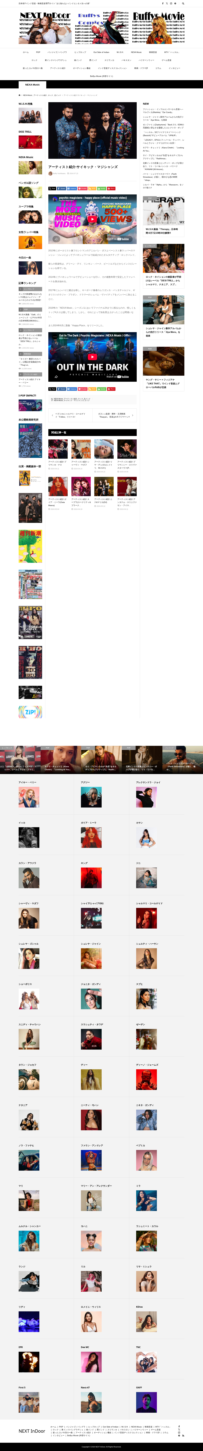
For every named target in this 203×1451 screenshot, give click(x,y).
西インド (93, 60)
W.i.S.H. (120, 52)
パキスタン (126, 60)
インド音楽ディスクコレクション (112, 68)
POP (38, 52)
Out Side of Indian (101, 52)
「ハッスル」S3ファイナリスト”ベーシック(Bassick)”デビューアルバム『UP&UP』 (162, 133)
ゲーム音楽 (166, 60)
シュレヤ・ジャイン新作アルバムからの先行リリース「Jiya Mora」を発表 (163, 118)
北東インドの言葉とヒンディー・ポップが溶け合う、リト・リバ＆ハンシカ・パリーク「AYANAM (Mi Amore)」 (163, 166)
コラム (158, 68)
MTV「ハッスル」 (172, 52)
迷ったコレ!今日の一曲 (33, 68)
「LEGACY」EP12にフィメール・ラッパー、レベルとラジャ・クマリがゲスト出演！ (163, 141)
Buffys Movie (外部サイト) (101, 76)
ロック (34, 60)
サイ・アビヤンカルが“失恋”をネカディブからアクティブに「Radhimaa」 (163, 156)
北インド (87, 399)
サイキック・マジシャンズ (74, 400)
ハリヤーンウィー (146, 60)
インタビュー (174, 68)
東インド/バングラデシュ (56, 60)
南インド (78, 60)
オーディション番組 (81, 68)
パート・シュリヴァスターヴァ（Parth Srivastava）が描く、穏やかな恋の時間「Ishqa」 (160, 177)
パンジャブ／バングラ (57, 52)
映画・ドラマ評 (141, 68)
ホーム (26, 52)
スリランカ (109, 60)
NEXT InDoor (32, 1431)
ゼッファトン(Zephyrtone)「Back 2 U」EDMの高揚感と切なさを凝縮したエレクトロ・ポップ (163, 126)
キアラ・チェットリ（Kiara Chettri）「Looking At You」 (163, 149)
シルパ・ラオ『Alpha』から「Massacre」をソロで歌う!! (163, 186)
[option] (20, 760)
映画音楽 (153, 52)
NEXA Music (136, 52)
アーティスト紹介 (58, 68)
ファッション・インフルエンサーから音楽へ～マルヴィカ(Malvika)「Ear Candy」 (163, 110)
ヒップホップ (80, 52)
